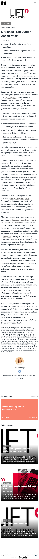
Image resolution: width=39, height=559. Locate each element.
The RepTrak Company (20, 198)
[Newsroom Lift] (4, 5)
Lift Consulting (11, 97)
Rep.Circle (7, 236)
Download (34, 417)
